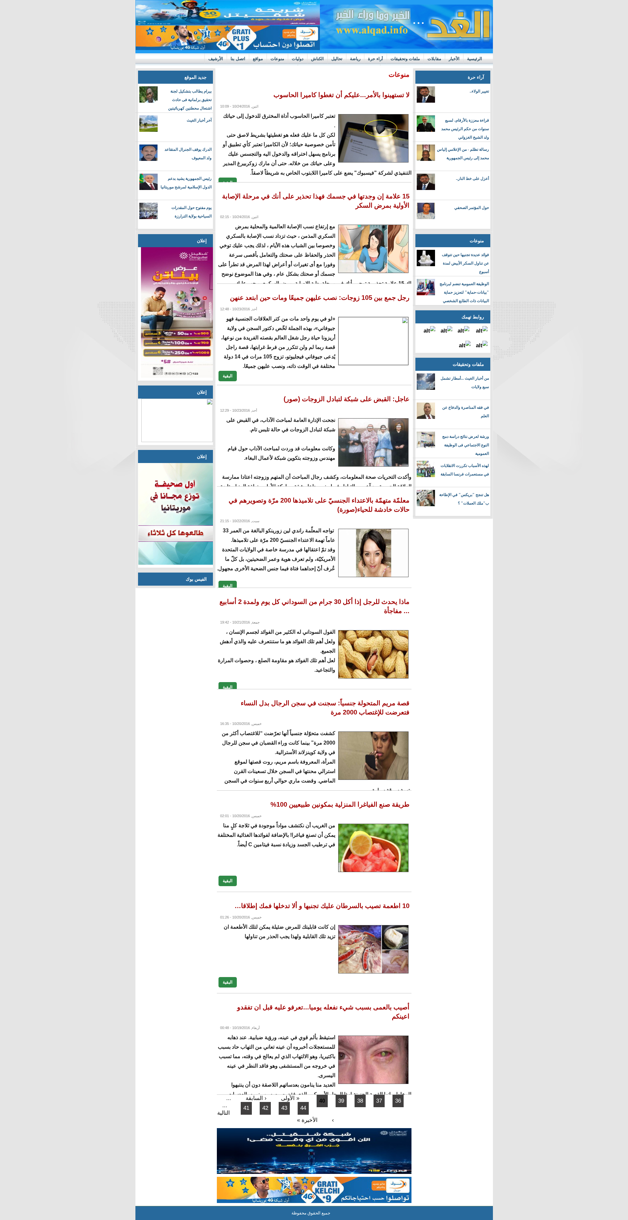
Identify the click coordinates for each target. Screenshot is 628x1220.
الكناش (317, 58)
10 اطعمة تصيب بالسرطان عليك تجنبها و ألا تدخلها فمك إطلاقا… (322, 905)
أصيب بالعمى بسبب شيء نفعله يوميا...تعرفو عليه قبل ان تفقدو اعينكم (323, 1012)
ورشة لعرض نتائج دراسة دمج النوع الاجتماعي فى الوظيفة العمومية (465, 445)
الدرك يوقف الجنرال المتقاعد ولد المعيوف (188, 153)
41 (246, 1108)
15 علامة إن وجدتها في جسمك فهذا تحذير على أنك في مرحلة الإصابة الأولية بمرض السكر (316, 201)
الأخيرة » (307, 1120)
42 (265, 1108)
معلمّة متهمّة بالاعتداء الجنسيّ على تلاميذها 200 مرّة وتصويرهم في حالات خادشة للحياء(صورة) (319, 505)
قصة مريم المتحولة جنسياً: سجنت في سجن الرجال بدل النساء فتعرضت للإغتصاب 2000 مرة (325, 707)
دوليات (298, 58)
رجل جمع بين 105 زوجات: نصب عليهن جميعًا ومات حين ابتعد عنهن (320, 297)
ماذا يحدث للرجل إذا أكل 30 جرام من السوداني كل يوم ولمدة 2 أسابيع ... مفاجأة (314, 606)
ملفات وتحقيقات (405, 58)
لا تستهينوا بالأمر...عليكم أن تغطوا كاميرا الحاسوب (341, 94)
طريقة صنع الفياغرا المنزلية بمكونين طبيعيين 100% (340, 804)
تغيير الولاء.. (479, 91)
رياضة (355, 58)
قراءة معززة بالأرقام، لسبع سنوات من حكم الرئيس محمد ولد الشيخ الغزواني (465, 129)
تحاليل (336, 58)
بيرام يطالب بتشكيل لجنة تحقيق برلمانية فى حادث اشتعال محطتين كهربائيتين (190, 100)
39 (341, 1101)
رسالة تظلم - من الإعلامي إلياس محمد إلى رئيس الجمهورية (463, 153)
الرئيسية (474, 58)
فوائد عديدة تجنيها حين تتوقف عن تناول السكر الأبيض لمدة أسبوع (465, 263)
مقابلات (434, 58)
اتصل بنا (238, 58)
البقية (228, 376)
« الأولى (290, 1098)
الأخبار (454, 58)
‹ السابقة (256, 1098)
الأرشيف (215, 58)
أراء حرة (375, 58)
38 (360, 1101)
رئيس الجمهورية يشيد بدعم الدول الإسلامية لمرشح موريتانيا (186, 182)
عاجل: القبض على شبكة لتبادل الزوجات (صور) (347, 399)
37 (379, 1101)
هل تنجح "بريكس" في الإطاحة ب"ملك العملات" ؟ (464, 499)
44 (303, 1108)
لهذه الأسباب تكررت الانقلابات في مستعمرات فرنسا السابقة (465, 469)
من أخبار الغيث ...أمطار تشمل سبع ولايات (465, 382)
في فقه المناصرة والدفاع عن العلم (465, 411)
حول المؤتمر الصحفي (471, 207)
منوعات (277, 58)
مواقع (258, 58)
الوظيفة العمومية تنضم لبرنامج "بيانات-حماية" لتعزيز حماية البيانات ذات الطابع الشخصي (464, 292)
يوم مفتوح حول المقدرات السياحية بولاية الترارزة (191, 211)
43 (284, 1108)
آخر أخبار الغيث (199, 120)
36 (398, 1101)
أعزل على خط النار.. (472, 178)
